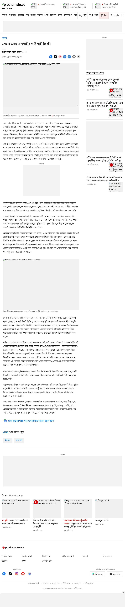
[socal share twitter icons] (55, 58)
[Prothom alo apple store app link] (115, 574)
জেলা (4, 38)
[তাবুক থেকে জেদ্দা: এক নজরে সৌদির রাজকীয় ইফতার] (78, 508)
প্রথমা (24, 561)
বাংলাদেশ (12, 15)
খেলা (46, 15)
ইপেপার (4, 561)
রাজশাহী (19, 440)
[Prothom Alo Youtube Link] (24, 574)
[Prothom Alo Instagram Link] (18, 574)
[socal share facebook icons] (51, 58)
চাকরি (60, 15)
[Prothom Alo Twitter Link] (11, 574)
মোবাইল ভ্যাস (47, 561)
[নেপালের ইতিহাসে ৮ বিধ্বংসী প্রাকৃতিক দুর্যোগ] (66, 6)
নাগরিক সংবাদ (7, 556)
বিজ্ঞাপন (45, 583)
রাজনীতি (21, 15)
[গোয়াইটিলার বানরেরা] (34, 6)
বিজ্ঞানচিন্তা (46, 556)
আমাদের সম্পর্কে (33, 583)
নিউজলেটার (89, 583)
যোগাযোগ (77, 583)
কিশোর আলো (27, 556)
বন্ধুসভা (85, 556)
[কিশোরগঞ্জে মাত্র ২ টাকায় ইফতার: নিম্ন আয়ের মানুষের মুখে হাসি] (47, 508)
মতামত (40, 15)
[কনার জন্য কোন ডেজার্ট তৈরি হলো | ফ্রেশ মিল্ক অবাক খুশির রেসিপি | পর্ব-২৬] (116, 112)
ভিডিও (76, 15)
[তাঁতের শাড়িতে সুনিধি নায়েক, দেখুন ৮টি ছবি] (98, 6)
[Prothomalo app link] (97, 574)
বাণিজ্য (33, 15)
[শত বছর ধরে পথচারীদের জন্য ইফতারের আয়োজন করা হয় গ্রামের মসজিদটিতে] (116, 187)
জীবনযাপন (68, 15)
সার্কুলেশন (55, 583)
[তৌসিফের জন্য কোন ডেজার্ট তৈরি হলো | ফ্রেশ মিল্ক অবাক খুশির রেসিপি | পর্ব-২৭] (116, 167)
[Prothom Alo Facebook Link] (5, 574)
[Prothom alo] (14, 6)
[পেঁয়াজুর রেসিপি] (109, 508)
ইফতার (7, 440)
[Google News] (29, 574)
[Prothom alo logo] (13, 548)
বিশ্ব (27, 15)
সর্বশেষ (4, 15)
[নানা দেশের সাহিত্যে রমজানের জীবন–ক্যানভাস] (16, 508)
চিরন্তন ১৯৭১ (107, 556)
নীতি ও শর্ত (66, 583)
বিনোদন (53, 15)
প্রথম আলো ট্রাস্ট (68, 556)
